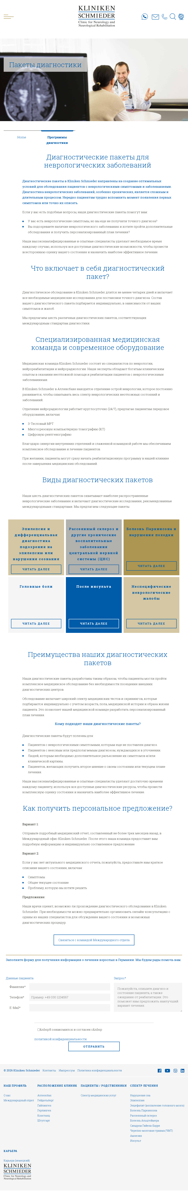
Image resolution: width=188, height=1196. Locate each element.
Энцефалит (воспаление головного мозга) (157, 1105)
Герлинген (44, 1110)
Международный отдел (19, 1100)
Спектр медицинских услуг (98, 1095)
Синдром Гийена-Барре (145, 1125)
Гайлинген (44, 1105)
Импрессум (67, 1070)
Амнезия (136, 1135)
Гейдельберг (45, 1100)
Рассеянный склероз (143, 1115)
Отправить (94, 1046)
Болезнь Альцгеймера (144, 1120)
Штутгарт (43, 1120)
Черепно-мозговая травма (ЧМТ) (151, 1130)
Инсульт (135, 1140)
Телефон (17, 997)
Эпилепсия (137, 1100)
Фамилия (18, 987)
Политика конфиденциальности (99, 1070)
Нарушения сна (140, 1095)
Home (21, 137)
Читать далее (36, 569)
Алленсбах (44, 1095)
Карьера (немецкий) (17, 1160)
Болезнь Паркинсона (143, 1110)
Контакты (49, 1070)
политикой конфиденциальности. (60, 1039)
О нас (7, 1095)
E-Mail (15, 1008)
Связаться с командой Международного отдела (94, 940)
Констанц (43, 1115)
